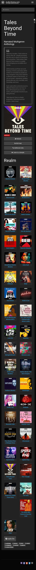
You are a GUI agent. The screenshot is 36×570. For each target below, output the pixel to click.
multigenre (8, 545)
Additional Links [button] (19, 148)
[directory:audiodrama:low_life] (10, 331)
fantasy (15, 543)
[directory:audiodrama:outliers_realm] (10, 383)
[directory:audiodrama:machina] (26, 331)
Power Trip (10, 407)
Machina (25, 338)
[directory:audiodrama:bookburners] (26, 190)
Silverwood (25, 441)
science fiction (9, 547)
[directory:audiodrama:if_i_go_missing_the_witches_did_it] (10, 310)
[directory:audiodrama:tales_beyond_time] (10, 469)
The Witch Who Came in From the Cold (25, 514)
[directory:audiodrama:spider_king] (26, 453)
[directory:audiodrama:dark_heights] (10, 241)
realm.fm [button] (10, 539)
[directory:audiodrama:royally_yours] (26, 417)
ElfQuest (10, 284)
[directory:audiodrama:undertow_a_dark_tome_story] (10, 488)
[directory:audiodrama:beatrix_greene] (10, 172)
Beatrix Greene (10, 179)
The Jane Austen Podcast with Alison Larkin (26, 319)
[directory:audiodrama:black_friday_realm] (26, 172)
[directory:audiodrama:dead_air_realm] (26, 241)
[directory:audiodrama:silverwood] (26, 434)
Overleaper (25, 390)
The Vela (26, 495)
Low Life (10, 338)
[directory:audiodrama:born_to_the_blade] (10, 207)
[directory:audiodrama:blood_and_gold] (10, 190)
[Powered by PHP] (24, 563)
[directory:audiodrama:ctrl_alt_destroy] (26, 224)
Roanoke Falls (10, 424)
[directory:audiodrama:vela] (26, 488)
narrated (16, 545)
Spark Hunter (10, 460)
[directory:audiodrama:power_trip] (10, 400)
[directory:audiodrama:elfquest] (10, 277)
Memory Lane (26, 355)
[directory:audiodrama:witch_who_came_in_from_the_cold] (26, 505)
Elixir (25, 284)
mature (28, 543)
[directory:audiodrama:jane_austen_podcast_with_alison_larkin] (26, 310)
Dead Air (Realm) (26, 248)
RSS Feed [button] (19, 143)
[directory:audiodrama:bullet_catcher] (26, 207)
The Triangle (26, 476)
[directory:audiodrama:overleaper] (26, 383)
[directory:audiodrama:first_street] (10, 293)
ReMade (25, 407)
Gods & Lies (25, 300)
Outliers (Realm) (10, 390)
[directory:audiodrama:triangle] (26, 469)
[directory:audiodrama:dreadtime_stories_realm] (10, 258)
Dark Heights (10, 248)
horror (21, 543)
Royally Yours (26, 424)
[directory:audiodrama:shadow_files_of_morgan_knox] (10, 434)
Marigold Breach (10, 355)
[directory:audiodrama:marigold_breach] (10, 348)
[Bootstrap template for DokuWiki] (21, 563)
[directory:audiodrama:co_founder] (10, 224)
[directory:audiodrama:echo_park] (26, 258)
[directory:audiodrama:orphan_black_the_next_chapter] (26, 365)
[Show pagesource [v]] (34, 19)
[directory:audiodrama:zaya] (10, 526)
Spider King (25, 460)
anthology (8, 543)
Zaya (10, 533)
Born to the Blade (10, 214)
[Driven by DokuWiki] (32, 563)
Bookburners (26, 197)
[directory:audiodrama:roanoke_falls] (10, 417)
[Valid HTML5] (27, 563)
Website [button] (18, 139)
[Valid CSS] (29, 563)
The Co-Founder (10, 231)
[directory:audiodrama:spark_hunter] (10, 453)
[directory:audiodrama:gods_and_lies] (26, 293)
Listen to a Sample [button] (18, 152)
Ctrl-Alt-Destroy (26, 231)
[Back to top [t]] (34, 22)
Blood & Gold (10, 197)
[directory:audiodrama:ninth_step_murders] (10, 365)
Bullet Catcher (25, 214)
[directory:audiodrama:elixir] (26, 277)
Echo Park (26, 265)
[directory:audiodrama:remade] (26, 400)
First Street (10, 300)
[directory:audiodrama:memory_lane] (26, 348)
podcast (23, 545)
